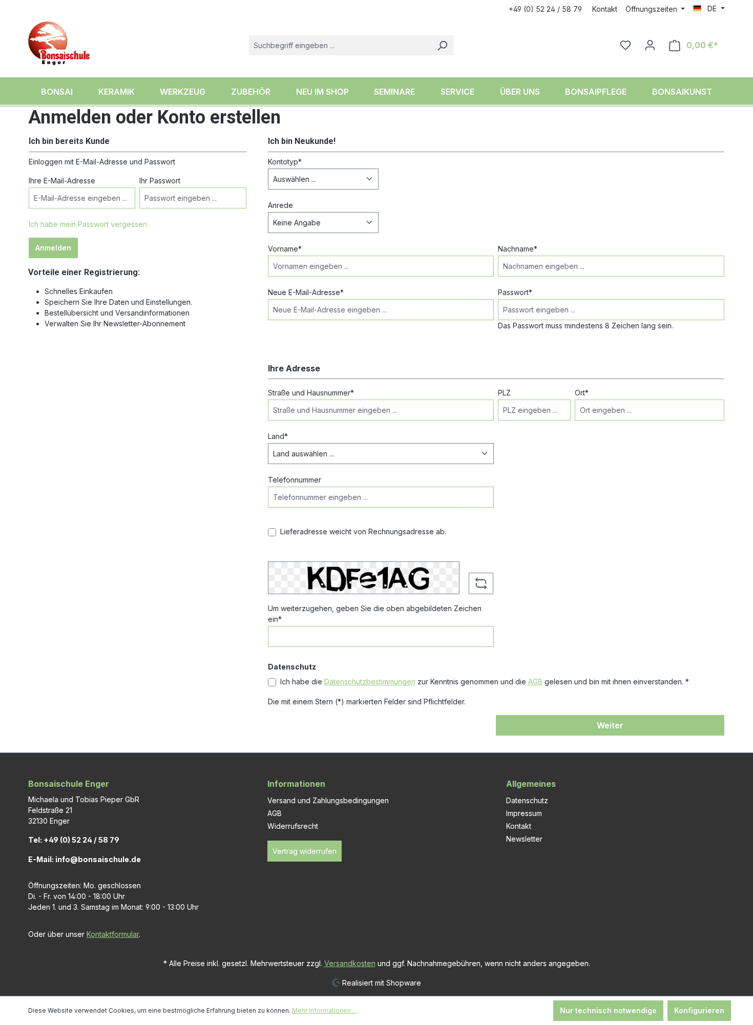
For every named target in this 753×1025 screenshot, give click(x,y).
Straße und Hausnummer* (311, 392)
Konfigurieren (699, 1010)
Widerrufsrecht (292, 826)
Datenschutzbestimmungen (369, 681)
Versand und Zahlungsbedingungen (328, 800)
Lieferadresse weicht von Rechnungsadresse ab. (363, 531)
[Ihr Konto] (650, 45)
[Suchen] (442, 45)
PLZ (504, 392)
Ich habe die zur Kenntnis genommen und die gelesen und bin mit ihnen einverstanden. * (484, 681)
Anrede (280, 205)
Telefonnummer (294, 479)
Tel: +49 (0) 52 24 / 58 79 (73, 839)
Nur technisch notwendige (608, 1010)
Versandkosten (349, 963)
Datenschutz (527, 800)
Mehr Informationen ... (324, 1010)
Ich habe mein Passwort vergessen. (89, 224)
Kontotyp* (285, 161)
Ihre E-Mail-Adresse (62, 180)
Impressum (524, 813)
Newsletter (524, 838)
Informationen (296, 784)
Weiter (610, 725)
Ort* (582, 392)
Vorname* (285, 248)
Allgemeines (531, 784)
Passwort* (515, 292)
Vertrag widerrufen (305, 851)
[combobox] (340, 45)
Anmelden (53, 247)
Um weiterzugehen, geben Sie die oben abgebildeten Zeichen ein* (375, 613)
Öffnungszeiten (652, 9)
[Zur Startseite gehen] (59, 43)
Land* (278, 436)
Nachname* (517, 248)
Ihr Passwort (159, 180)
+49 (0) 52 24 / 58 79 (545, 9)
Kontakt (604, 9)
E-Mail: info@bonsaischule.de (84, 859)
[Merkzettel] (625, 45)
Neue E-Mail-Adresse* (306, 292)
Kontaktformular (113, 934)
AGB (535, 681)
